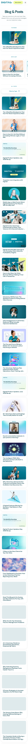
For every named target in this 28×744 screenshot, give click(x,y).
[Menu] (25, 2)
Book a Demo (18, 2)
